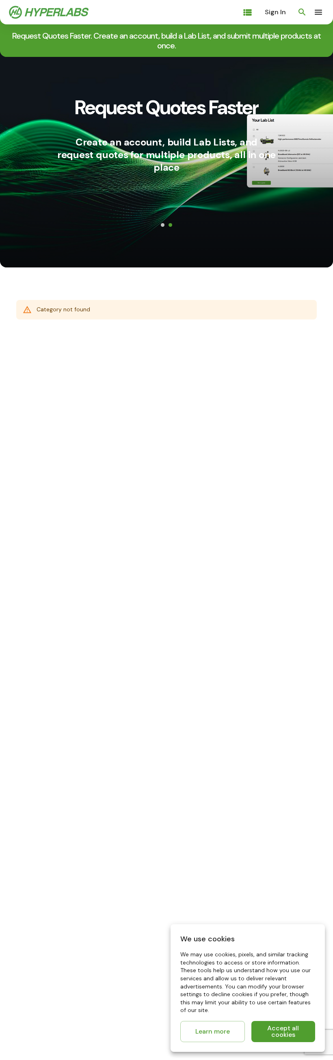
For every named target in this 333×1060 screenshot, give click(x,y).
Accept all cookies (283, 1031)
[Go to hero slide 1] (162, 251)
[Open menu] (318, 12)
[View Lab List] (247, 12)
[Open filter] (302, 12)
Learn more (212, 1031)
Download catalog (168, 224)
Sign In (275, 12)
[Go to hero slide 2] (170, 251)
